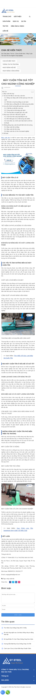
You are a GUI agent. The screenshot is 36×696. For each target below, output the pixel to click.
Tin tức (5, 26)
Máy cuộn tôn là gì (9, 93)
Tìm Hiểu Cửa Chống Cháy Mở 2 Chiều (15, 628)
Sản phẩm (6, 21)
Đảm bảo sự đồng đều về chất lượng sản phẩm (20, 104)
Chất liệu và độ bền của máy (15, 108)
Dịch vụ (16, 21)
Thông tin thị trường (11, 64)
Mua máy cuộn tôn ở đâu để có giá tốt (14, 114)
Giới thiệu (17, 16)
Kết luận (6, 133)
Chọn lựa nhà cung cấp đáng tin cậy (17, 116)
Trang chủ (7, 16)
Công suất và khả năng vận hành (16, 110)
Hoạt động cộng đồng (11, 71)
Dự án (23, 21)
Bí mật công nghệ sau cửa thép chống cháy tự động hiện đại (19, 633)
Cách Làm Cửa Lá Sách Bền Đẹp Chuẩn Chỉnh (17, 648)
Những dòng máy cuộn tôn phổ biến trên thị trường (18, 125)
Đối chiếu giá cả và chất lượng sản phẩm (18, 118)
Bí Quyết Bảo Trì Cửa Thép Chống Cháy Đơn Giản (18, 639)
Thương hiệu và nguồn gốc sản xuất (17, 112)
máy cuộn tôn (10, 578)
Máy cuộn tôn (5, 137)
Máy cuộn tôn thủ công (13, 129)
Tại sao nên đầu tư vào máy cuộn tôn (14, 95)
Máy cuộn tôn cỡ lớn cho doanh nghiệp (18, 131)
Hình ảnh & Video (17, 26)
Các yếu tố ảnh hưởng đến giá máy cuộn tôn (16, 106)
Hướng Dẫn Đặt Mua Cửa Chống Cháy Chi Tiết (17, 643)
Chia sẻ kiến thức (9, 61)
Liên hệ (5, 31)
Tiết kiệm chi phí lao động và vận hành (17, 102)
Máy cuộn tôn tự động (13, 127)
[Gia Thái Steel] (9, 10)
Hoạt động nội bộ (9, 67)
